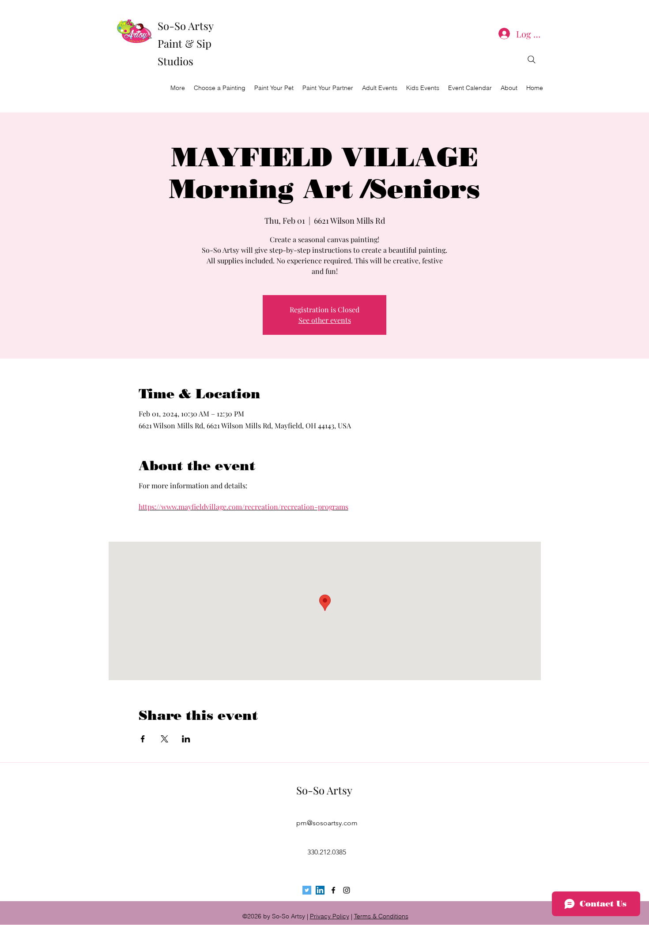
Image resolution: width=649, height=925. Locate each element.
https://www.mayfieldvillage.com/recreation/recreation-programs (243, 506)
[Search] (531, 59)
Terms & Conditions (381, 916)
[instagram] (346, 890)
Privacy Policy (329, 916)
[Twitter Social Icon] (306, 890)
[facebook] (333, 890)
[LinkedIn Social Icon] (320, 890)
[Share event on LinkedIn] (186, 738)
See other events (324, 320)
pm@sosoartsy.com (327, 823)
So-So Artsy (324, 790)
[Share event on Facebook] (143, 738)
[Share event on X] (164, 738)
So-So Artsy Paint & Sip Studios (185, 43)
